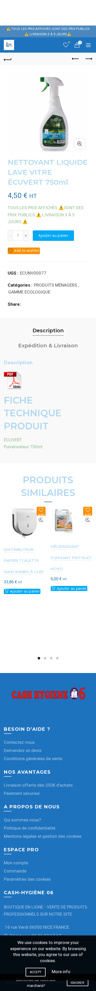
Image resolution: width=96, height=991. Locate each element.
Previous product (75, 59)
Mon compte (16, 862)
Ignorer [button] (77, 983)
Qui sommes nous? (22, 819)
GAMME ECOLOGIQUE (29, 291)
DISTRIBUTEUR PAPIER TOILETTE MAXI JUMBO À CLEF (24, 560)
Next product (88, 59)
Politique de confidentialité (29, 828)
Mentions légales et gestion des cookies (42, 836)
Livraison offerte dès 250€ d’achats (38, 785)
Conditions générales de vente (33, 758)
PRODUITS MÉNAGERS (55, 285)
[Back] (7, 59)
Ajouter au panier (53, 235)
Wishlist (69, 42)
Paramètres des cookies (27, 879)
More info (61, 971)
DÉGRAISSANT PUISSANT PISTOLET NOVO (71, 557)
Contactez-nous (19, 742)
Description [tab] (48, 330)
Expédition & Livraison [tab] (48, 346)
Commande (15, 871)
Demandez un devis (22, 750)
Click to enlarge (79, 144)
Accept (36, 972)
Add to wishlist (26, 250)
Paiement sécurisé (21, 793)
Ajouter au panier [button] (25, 591)
